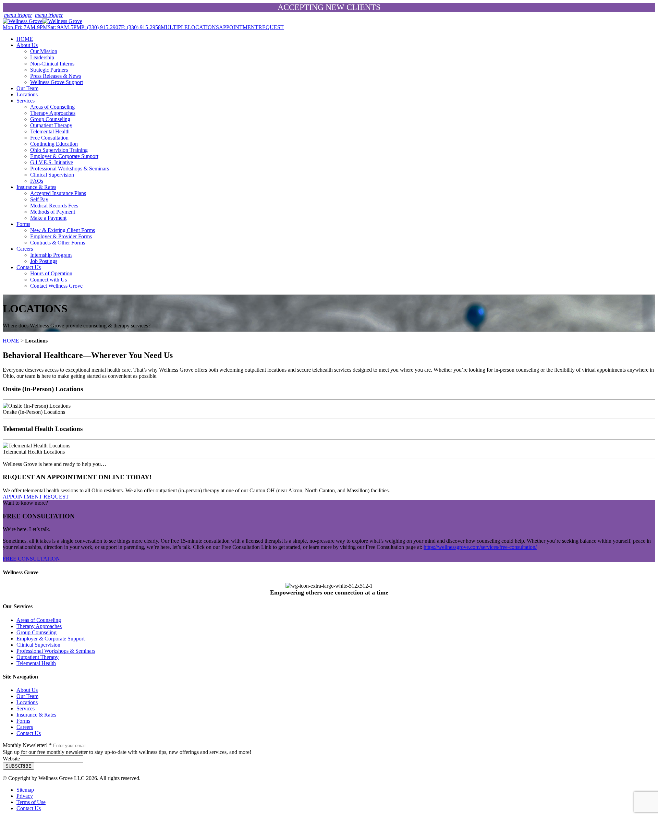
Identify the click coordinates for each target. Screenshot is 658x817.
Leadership (42, 57)
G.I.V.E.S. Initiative (51, 162)
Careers (24, 249)
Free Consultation (49, 138)
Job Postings (43, 261)
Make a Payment (48, 218)
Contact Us (28, 267)
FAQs (36, 181)
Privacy (24, 796)
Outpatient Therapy (51, 125)
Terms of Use (31, 802)
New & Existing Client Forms (62, 230)
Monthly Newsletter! (27, 745)
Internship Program (51, 255)
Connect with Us (48, 280)
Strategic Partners (49, 70)
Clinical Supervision (52, 175)
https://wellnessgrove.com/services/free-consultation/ (480, 547)
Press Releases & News (55, 76)
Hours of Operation (51, 273)
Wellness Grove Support (56, 82)
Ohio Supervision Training (59, 150)
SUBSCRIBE (18, 766)
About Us (27, 45)
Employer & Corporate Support (64, 156)
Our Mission (43, 51)
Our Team (27, 88)
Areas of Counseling (52, 107)
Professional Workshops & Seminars (69, 168)
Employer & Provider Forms (61, 236)
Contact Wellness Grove (56, 286)
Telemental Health (50, 131)
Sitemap (25, 790)
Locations (27, 94)
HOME (24, 39)
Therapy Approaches (52, 113)
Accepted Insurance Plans (58, 193)
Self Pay (39, 199)
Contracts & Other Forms (57, 242)
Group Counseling (50, 119)
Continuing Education (54, 144)
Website (11, 758)
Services (25, 101)
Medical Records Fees (54, 205)
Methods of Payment (52, 212)
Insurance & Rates (36, 187)
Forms (23, 224)
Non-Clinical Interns (52, 64)
